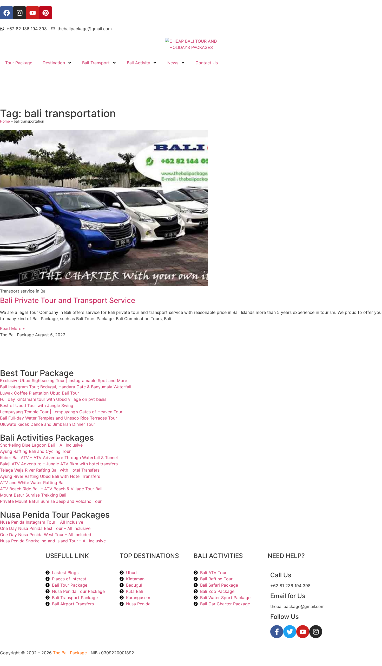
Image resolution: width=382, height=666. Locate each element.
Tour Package (18, 62)
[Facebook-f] (276, 631)
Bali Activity (138, 62)
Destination (54, 62)
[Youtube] (302, 631)
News (172, 62)
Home (5, 121)
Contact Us (206, 62)
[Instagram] (315, 631)
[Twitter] (289, 631)
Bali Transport (96, 62)
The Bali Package (70, 652)
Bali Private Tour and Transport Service (67, 300)
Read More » (12, 328)
